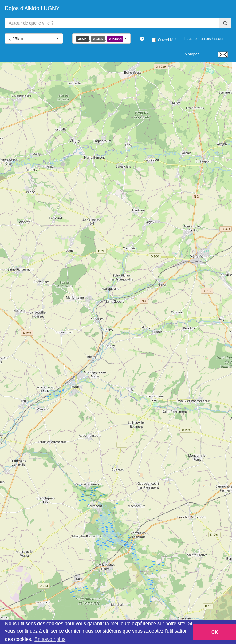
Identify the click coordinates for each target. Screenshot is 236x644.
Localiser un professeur (204, 38)
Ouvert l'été (167, 39)
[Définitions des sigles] (142, 38)
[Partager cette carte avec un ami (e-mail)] (223, 54)
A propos (191, 53)
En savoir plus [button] (49, 639)
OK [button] (214, 632)
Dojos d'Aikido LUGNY (32, 8)
